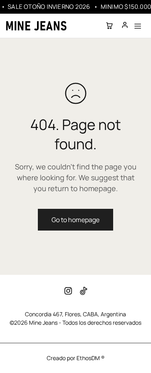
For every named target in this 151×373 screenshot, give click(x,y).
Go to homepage (75, 219)
